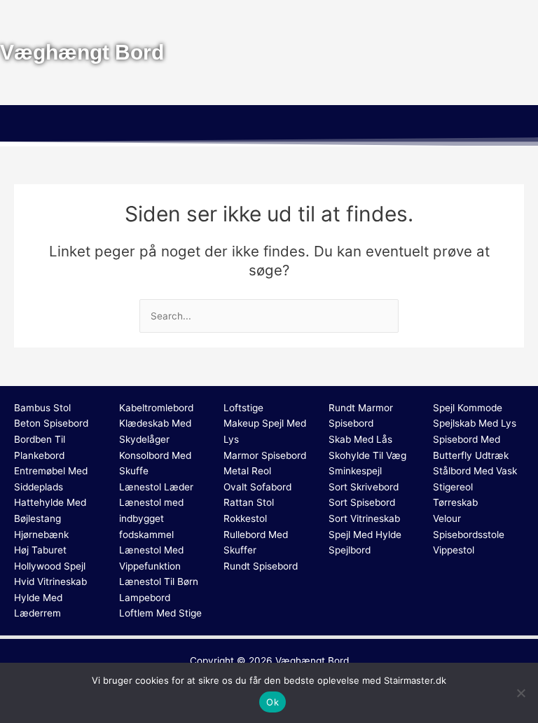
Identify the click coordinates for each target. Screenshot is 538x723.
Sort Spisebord (362, 502)
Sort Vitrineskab (364, 518)
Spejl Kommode (467, 407)
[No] (520, 693)
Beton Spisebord (51, 423)
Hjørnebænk (41, 534)
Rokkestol (245, 518)
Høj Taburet (40, 550)
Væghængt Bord (312, 660)
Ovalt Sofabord (257, 487)
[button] (269, 125)
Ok (272, 702)
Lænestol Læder (156, 487)
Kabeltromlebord (156, 407)
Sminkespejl (355, 470)
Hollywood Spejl (49, 566)
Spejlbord (350, 550)
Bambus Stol (42, 407)
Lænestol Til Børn (158, 581)
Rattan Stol (248, 502)
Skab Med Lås (360, 439)
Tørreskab (455, 502)
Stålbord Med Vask (475, 470)
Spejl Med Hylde (365, 534)
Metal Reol (247, 470)
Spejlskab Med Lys (474, 423)
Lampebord (144, 597)
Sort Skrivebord (364, 487)
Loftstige (243, 407)
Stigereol (453, 487)
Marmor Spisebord (264, 455)
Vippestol (453, 550)
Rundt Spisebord (260, 566)
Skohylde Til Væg (367, 455)
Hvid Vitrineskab (50, 581)
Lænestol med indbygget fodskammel (151, 518)
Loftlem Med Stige (160, 613)
